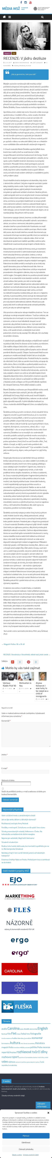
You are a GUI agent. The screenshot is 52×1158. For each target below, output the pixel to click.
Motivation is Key (25, 684)
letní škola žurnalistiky (28, 1043)
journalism (27, 1038)
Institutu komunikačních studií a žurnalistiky (23, 1087)
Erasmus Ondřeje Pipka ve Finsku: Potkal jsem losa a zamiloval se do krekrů (26, 861)
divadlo (26, 1029)
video (5, 1061)
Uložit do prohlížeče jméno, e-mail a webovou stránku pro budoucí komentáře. (24, 793)
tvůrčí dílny (41, 1057)
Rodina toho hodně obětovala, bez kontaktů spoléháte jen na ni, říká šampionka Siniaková (25, 847)
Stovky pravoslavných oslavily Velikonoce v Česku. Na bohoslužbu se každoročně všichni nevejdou (22, 833)
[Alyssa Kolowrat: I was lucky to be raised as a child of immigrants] (42, 673)
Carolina (13, 1028)
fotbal (23, 1033)
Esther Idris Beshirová (22, 62)
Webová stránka (8, 780)
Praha (39, 1047)
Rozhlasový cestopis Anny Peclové (15, 823)
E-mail (5, 768)
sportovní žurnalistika (26, 1057)
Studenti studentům (10, 842)
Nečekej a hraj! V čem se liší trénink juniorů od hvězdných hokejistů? (23, 854)
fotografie (35, 1033)
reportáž (6, 1052)
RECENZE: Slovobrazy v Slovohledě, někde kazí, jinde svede (26, 654)
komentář (37, 1038)
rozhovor (7, 1057)
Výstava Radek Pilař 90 (9, 684)
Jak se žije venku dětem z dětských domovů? (19, 819)
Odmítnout (26, 1142)
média (22, 1047)
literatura (22, 65)
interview (20, 1038)
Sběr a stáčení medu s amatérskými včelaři (18, 815)
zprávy (37, 1062)
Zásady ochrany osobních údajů (13, 1095)
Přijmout (26, 1135)
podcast (27, 1047)
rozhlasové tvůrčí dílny (32, 1051)
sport (15, 1057)
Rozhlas (13, 1052)
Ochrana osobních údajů (31, 1155)
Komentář (6, 721)
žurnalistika (12, 1065)
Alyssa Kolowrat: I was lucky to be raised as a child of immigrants (42, 689)
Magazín (7, 53)
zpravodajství (30, 1062)
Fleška (18, 1034)
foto (28, 1034)
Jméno (5, 754)
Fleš (13, 1033)
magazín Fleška (7, 1047)
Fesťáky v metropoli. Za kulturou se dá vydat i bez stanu (23, 827)
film (9, 1033)
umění (46, 1057)
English (43, 1028)
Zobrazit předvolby (26, 1149)
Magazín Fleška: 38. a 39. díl (13, 644)
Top (14, 53)
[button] (48, 1113)
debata (22, 1029)
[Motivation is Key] (26, 673)
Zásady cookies (17, 1155)
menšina (16, 1047)
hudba (14, 1038)
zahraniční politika (21, 1062)
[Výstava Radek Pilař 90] (9, 673)
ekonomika (33, 1029)
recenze (28, 65)
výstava (11, 1061)
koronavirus (6, 1043)
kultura (16, 65)
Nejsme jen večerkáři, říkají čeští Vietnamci (18, 838)
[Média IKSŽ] (26, 7)
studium (35, 1057)
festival (4, 1034)
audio (4, 1028)
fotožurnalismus (7, 1038)
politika (33, 1047)
